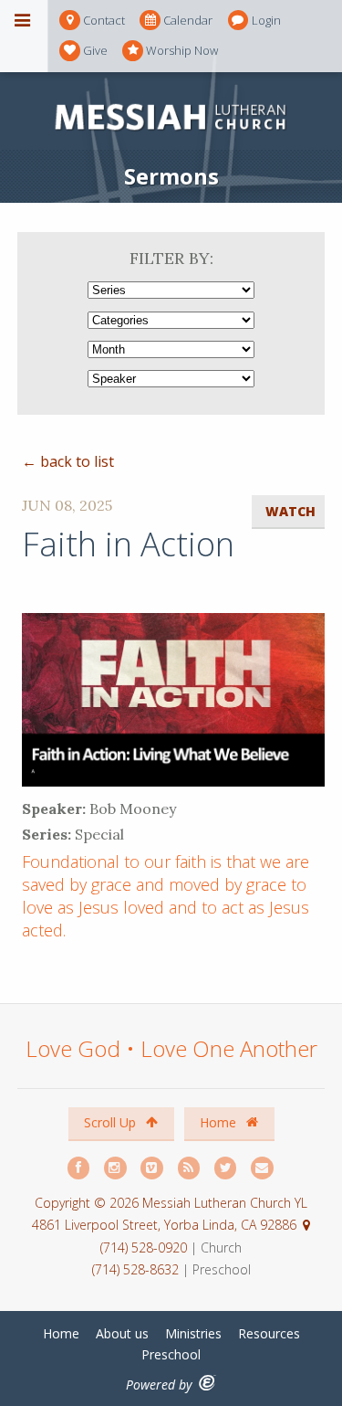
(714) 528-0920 (145, 1247)
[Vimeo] (152, 1168)
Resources (269, 1333)
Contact (104, 20)
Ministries (193, 1333)
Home (220, 1122)
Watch (290, 511)
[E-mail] (263, 1168)
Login (266, 20)
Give (95, 50)
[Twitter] (226, 1168)
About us (122, 1333)
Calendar (187, 20)
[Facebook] (79, 1168)
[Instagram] (116, 1168)
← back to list (68, 461)
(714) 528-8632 (135, 1269)
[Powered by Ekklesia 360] (207, 1382)
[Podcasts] (190, 1168)
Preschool (171, 1354)
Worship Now (182, 50)
